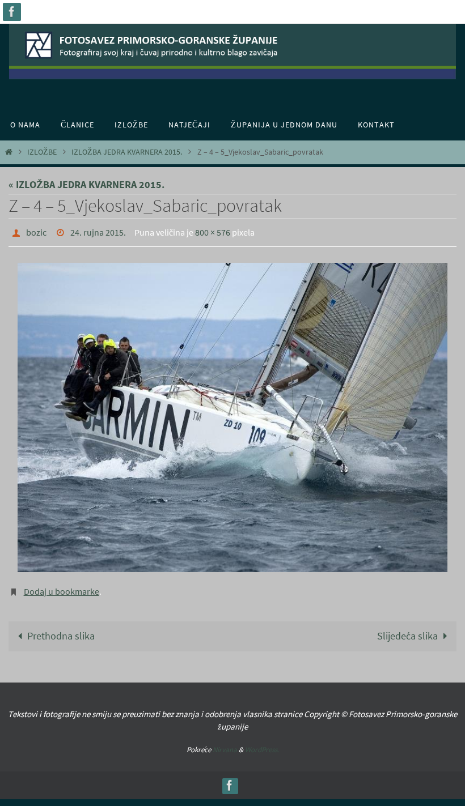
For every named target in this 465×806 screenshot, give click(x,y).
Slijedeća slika (407, 630)
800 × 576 (212, 231)
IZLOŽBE (42, 152)
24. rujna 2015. (98, 231)
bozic (36, 231)
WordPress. (262, 743)
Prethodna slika (61, 630)
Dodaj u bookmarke (61, 586)
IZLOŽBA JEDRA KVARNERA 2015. (126, 152)
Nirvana (225, 743)
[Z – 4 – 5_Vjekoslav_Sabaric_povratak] (232, 414)
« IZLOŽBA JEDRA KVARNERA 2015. (86, 184)
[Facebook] (12, 11)
